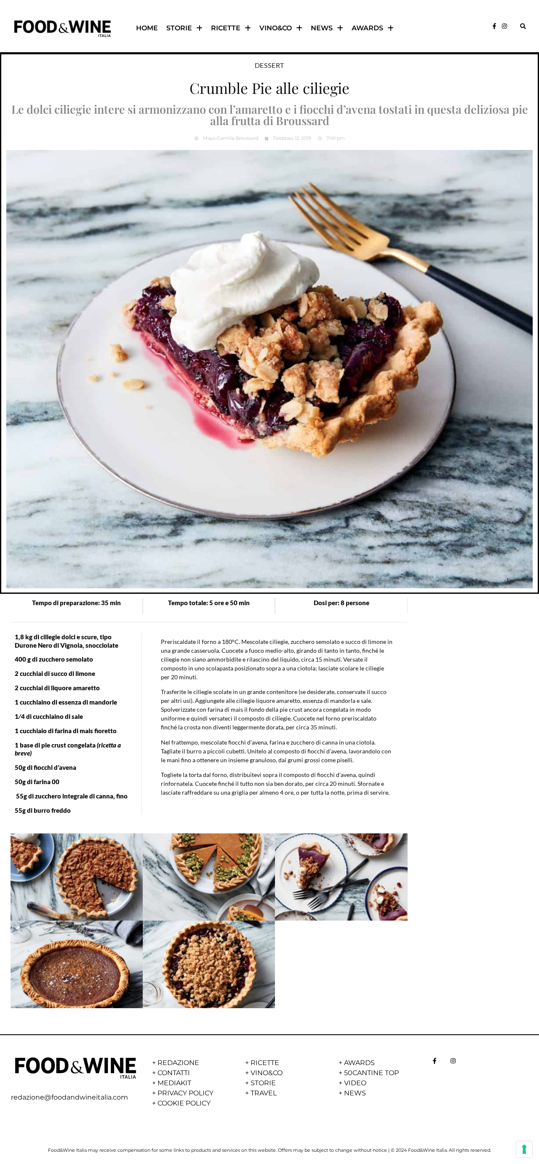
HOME (147, 28)
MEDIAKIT (174, 1083)
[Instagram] (504, 26)
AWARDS (367, 28)
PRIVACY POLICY (185, 1093)
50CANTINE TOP (371, 1073)
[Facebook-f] (494, 26)
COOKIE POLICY (184, 1103)
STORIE (179, 28)
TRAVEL (264, 1093)
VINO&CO (275, 28)
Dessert (270, 65)
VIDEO (355, 1083)
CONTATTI (173, 1073)
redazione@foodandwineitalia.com (69, 1097)
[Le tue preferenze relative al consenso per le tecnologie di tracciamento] (524, 1149)
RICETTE (225, 28)
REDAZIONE (178, 1063)
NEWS (322, 28)
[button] (523, 26)
